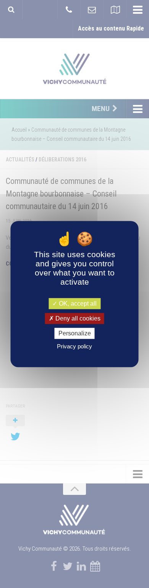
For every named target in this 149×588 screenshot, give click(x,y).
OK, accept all (77, 303)
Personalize (74, 333)
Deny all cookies (77, 318)
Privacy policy (74, 346)
